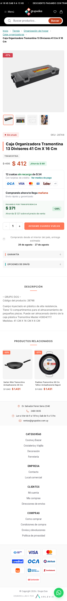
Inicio (5, 30)
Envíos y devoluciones (33, 530)
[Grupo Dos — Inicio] (33, 12)
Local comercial (33, 477)
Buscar (55, 20)
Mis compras (34, 498)
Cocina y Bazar (33, 440)
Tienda (16, 30)
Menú (11, 11)
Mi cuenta (33, 492)
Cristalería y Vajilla (33, 445)
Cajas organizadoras (13, 34)
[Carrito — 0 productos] (61, 12)
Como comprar (33, 519)
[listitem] (8, 120)
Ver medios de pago (41, 177)
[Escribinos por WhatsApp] (59, 593)
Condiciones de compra (33, 524)
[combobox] (29, 21)
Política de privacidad (33, 535)
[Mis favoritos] (55, 12)
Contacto (33, 472)
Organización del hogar (36, 30)
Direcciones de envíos (33, 503)
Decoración (33, 451)
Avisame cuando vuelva (44, 226)
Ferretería (33, 456)
